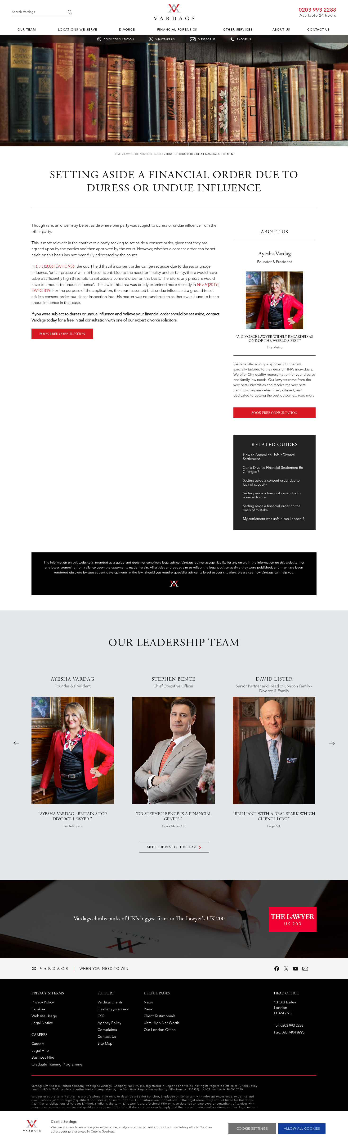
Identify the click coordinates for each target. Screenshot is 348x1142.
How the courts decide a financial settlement (200, 154)
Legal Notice (42, 1022)
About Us (281, 29)
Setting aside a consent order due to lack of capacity (271, 482)
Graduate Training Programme (56, 1064)
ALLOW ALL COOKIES (302, 1128)
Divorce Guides (152, 154)
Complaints (107, 1029)
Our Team (27, 29)
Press (148, 1009)
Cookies (38, 1009)
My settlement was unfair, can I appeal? (273, 518)
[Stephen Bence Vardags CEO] (173, 750)
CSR (101, 1016)
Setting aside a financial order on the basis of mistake (271, 508)
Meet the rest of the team (172, 847)
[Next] (332, 743)
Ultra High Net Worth (161, 1022)
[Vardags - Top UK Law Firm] (174, 18)
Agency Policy (109, 1022)
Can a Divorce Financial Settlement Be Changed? (273, 469)
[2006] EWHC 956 (55, 266)
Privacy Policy (42, 1002)
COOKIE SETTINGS (252, 1128)
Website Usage (44, 1016)
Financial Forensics (177, 29)
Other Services (238, 29)
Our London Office (160, 1029)
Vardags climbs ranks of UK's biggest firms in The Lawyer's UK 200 (149, 919)
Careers (37, 1043)
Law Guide (131, 154)
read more (306, 395)
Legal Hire (40, 1050)
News (148, 1002)
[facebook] (277, 968)
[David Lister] (274, 750)
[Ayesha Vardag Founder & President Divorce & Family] (72, 750)
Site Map (105, 1043)
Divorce (127, 29)
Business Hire (42, 1057)
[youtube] (296, 968)
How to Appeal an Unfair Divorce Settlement (269, 456)
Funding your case (113, 1009)
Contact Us (318, 29)
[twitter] (286, 968)
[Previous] (16, 743)
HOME (117, 154)
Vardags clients (110, 1002)
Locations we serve (77, 29)
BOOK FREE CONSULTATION (62, 334)
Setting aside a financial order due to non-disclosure (272, 495)
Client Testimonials (159, 1016)
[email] (305, 968)
